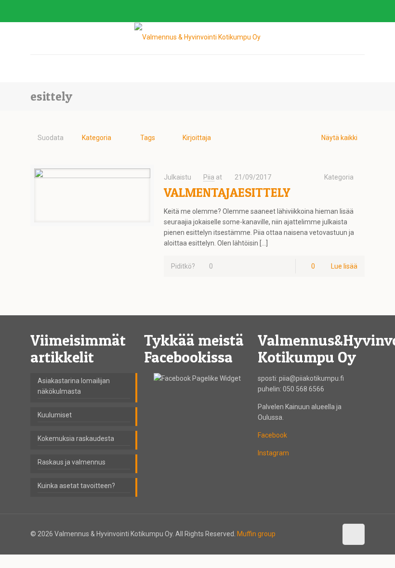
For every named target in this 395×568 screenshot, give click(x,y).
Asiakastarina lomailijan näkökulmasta (74, 386)
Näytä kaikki (339, 138)
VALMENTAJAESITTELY (227, 192)
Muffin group (256, 534)
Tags (147, 138)
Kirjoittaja (197, 138)
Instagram (273, 453)
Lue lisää (344, 266)
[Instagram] (360, 11)
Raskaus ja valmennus (71, 462)
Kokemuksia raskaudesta (76, 438)
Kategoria (96, 138)
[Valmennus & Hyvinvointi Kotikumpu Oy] (197, 37)
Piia (208, 177)
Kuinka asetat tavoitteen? (76, 486)
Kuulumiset (55, 415)
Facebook (272, 435)
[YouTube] (347, 11)
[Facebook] (334, 11)
